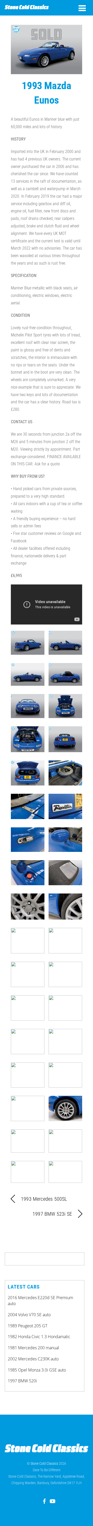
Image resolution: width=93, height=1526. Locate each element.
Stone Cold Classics (44, 1463)
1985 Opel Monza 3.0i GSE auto (37, 1370)
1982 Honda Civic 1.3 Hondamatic (39, 1336)
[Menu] (82, 8)
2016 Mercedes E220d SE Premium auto (40, 1300)
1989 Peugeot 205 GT (27, 1326)
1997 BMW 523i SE (52, 1214)
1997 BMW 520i (22, 1381)
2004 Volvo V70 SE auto (29, 1314)
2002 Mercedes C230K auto (33, 1359)
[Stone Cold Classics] (27, 7)
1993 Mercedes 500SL (44, 1199)
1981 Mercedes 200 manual (33, 1348)
